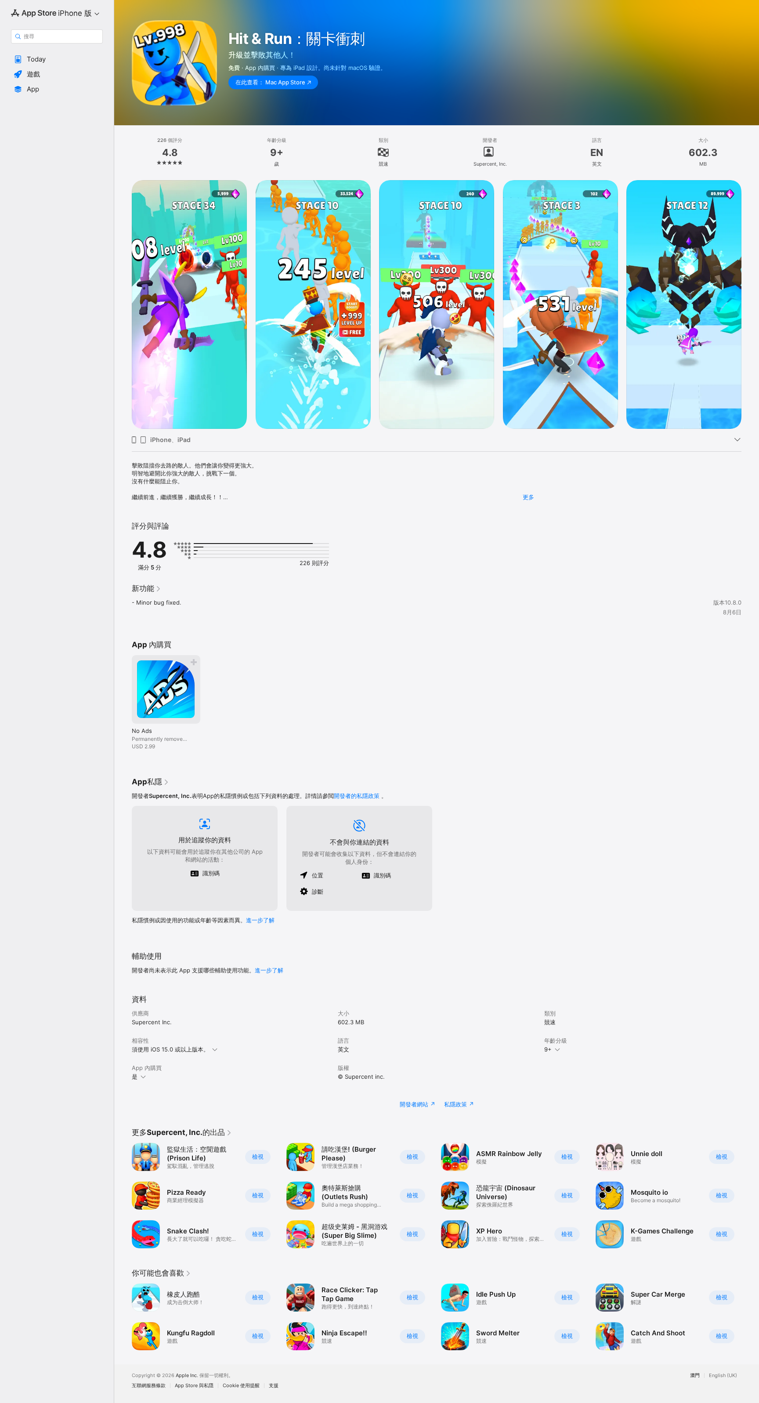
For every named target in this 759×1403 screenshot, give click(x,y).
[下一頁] (750, 304)
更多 (528, 496)
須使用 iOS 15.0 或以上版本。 (170, 1049)
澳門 (695, 1375)
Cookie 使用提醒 (241, 1385)
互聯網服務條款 (149, 1385)
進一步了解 (260, 920)
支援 (273, 1385)
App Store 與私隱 (194, 1385)
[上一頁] (123, 304)
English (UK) (723, 1375)
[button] (56, 59)
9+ (548, 1049)
